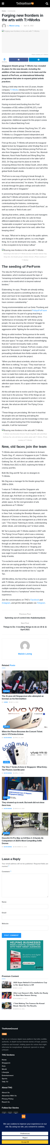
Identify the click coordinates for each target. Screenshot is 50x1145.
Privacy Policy (7, 1099)
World (4, 1069)
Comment (6, 871)
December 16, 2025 (20, 846)
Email (4, 913)
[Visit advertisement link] (25, 955)
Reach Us (6, 1102)
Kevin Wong (8, 737)
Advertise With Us (9, 1095)
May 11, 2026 (14, 702)
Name (4, 902)
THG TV (5, 1082)
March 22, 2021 (19, 1009)
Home (4, 11)
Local (6, 691)
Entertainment (7, 1075)
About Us (6, 1092)
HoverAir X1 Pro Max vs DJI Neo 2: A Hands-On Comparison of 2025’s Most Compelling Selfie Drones (22, 841)
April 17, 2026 (19, 773)
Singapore (6, 1063)
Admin (6, 702)
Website (5, 924)
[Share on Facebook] (18, 60)
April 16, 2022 (28, 26)
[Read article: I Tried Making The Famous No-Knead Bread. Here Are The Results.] (7, 1005)
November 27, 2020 (20, 998)
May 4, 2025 (18, 988)
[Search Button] (47, 3)
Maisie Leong (14, 26)
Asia (3, 1066)
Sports (4, 1079)
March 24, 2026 (19, 808)
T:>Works (14, 90)
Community (11, 11)
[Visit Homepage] (25, 3)
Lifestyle (5, 1072)
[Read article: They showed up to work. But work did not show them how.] (25, 788)
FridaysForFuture (39, 310)
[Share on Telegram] (38, 60)
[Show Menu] (3, 3)
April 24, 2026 (19, 737)
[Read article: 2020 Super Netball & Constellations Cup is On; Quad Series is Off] (7, 984)
